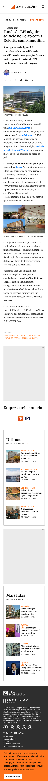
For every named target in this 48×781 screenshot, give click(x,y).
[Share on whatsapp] (32, 80)
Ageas (19, 167)
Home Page (8, 20)
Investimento (37, 20)
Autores (6, 741)
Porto (35, 338)
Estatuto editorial (9, 739)
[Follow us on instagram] (18, 727)
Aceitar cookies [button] (13, 776)
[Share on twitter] (21, 80)
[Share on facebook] (15, 80)
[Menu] (3, 6)
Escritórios (9, 335)
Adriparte (27, 135)
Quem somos (8, 737)
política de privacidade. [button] (23, 769)
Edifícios (32, 335)
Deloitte (21, 335)
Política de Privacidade (11, 744)
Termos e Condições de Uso (13, 746)
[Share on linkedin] (26, 80)
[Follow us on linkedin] (24, 727)
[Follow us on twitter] (30, 727)
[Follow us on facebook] (5, 727)
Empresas (26, 338)
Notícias (21, 20)
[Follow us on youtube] (12, 727)
